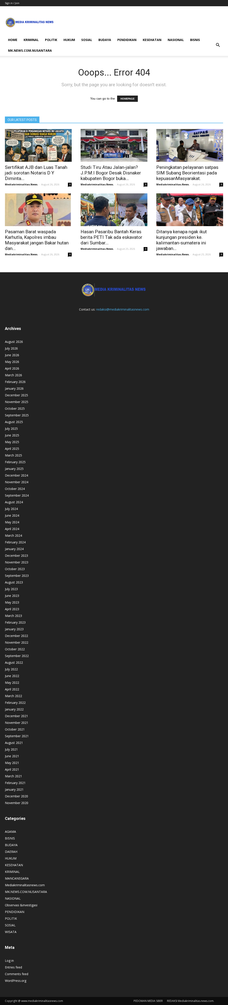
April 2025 (12, 448)
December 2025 (16, 395)
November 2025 (16, 402)
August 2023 (14, 582)
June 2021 (12, 756)
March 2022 (13, 696)
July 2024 (11, 509)
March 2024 (13, 535)
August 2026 (14, 342)
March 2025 (13, 455)
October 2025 (15, 408)
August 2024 (14, 502)
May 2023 (12, 602)
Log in (9, 960)
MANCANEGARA (17, 878)
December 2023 (16, 555)
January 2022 (14, 709)
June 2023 (12, 596)
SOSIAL (86, 40)
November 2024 (16, 482)
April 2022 (12, 689)
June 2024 (12, 515)
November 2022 (16, 642)
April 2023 (12, 609)
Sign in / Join (12, 3)
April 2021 (12, 769)
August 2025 (14, 422)
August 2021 (14, 743)
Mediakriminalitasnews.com (25, 885)
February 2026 (15, 382)
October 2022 (15, 649)
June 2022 (12, 676)
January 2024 (14, 549)
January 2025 (14, 469)
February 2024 (15, 542)
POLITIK (51, 40)
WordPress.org (15, 980)
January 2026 (14, 388)
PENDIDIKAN (126, 40)
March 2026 (13, 375)
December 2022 (16, 636)
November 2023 (16, 562)
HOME (12, 40)
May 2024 (12, 522)
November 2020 (16, 803)
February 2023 (15, 622)
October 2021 (15, 729)
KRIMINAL (31, 40)
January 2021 (14, 789)
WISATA (10, 932)
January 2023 (14, 629)
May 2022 (12, 682)
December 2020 (16, 796)
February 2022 (15, 702)
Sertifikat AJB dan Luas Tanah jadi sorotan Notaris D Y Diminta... (36, 173)
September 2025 (17, 415)
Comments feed (16, 974)
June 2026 (12, 355)
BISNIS (195, 40)
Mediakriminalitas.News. (21, 184)
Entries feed (13, 967)
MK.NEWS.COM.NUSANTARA (30, 50)
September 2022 (17, 656)
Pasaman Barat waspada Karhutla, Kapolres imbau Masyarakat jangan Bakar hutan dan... (37, 240)
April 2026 (12, 368)
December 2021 (16, 716)
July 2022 (11, 669)
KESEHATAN (152, 40)
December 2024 (16, 475)
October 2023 (15, 569)
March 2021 (13, 776)
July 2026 (11, 348)
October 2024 (15, 489)
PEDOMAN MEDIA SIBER (148, 1001)
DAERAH (11, 851)
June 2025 (12, 435)
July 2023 (11, 589)
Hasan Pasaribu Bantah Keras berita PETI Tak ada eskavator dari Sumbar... (111, 237)
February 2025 (15, 462)
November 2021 (16, 722)
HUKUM (69, 40)
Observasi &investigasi (21, 905)
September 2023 (17, 575)
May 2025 (12, 442)
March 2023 (13, 616)
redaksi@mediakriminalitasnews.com (122, 309)
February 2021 (15, 783)
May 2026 (12, 362)
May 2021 (12, 763)
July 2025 (11, 428)
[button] (217, 45)
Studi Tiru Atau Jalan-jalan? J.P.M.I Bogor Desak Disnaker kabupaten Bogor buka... (111, 173)
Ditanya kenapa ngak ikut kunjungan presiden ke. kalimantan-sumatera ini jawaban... (181, 240)
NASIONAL (176, 40)
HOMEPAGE (127, 98)
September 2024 (17, 495)
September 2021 (17, 736)
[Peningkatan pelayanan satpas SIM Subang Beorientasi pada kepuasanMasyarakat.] (189, 145)
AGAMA (10, 831)
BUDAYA (104, 40)
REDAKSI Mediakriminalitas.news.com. (190, 1001)
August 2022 (14, 662)
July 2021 (11, 749)
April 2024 (12, 529)
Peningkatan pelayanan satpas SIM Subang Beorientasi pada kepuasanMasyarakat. (187, 173)
